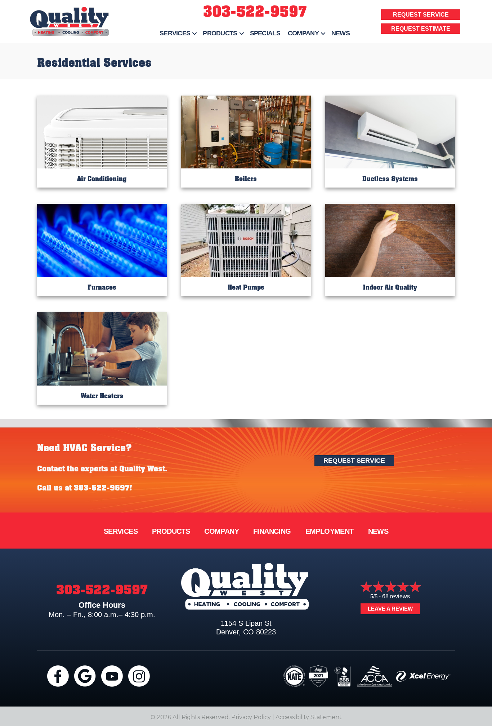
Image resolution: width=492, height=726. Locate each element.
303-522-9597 (255, 11)
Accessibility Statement (309, 717)
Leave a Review (390, 609)
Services (175, 33)
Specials (265, 33)
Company (303, 33)
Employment (329, 531)
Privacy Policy (251, 717)
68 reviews (396, 596)
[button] (194, 33)
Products (220, 33)
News (340, 33)
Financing (272, 531)
